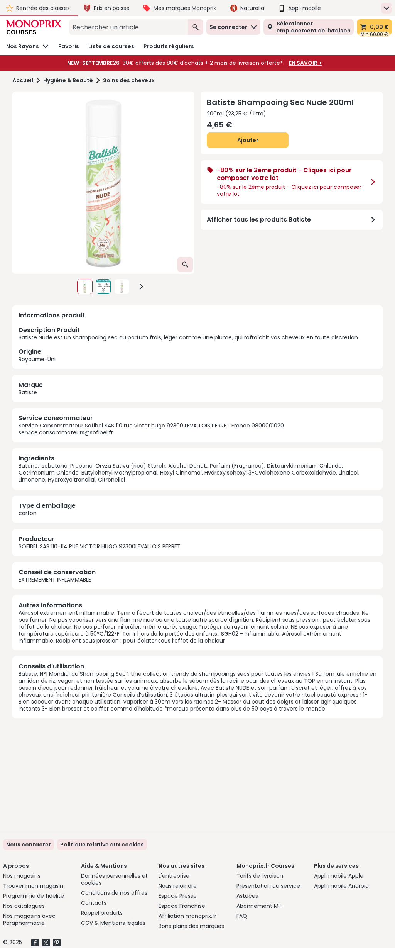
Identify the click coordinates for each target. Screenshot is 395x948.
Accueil (22, 80)
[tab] (103, 183)
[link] (102, 844)
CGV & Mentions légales (113, 923)
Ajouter (247, 140)
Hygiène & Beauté (68, 80)
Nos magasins (22, 876)
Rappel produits (102, 913)
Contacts (93, 903)
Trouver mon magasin (33, 886)
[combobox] (128, 27)
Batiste (28, 392)
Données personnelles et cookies (114, 879)
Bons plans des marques (191, 926)
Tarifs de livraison (259, 876)
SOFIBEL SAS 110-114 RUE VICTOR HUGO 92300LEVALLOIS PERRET (100, 546)
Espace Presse (178, 896)
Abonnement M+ (259, 906)
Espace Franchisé (182, 906)
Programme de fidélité (33, 896)
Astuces (247, 896)
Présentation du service (268, 886)
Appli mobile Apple (338, 876)
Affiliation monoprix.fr (187, 916)
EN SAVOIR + (305, 62)
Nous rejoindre (178, 886)
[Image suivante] (141, 286)
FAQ (241, 916)
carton (28, 513)
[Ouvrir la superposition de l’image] (185, 264)
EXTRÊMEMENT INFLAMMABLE (55, 579)
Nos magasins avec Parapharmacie (29, 919)
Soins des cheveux (129, 80)
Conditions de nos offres (114, 893)
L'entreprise (174, 876)
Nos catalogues (24, 906)
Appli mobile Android (341, 886)
